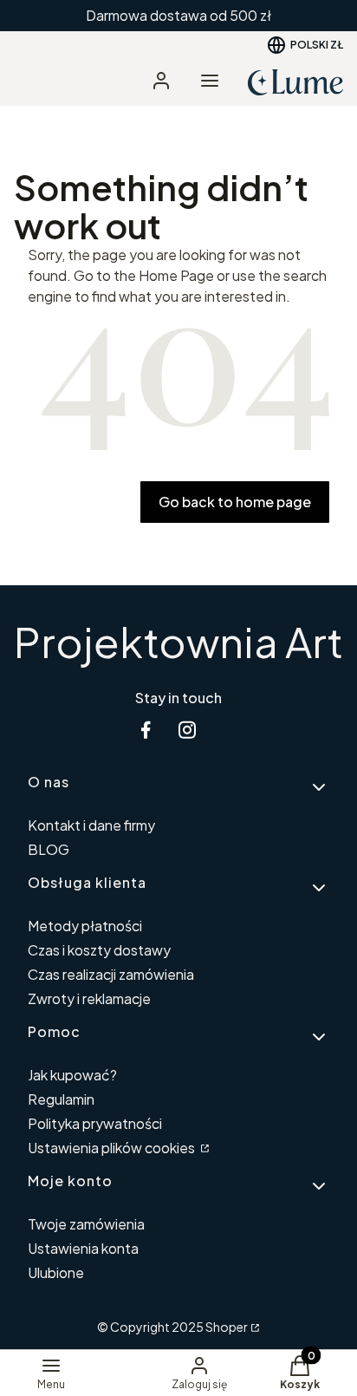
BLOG (48, 849)
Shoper (226, 1326)
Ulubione (56, 1272)
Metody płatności (85, 926)
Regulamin (61, 1099)
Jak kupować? (72, 1075)
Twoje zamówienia (86, 1224)
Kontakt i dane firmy (91, 825)
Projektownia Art (178, 641)
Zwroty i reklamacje (89, 998)
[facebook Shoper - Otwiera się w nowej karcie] (145, 729)
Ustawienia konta (83, 1248)
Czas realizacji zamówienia (111, 974)
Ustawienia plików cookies (113, 1147)
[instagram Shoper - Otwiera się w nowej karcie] (187, 729)
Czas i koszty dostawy (99, 950)
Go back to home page (235, 502)
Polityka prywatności (95, 1123)
